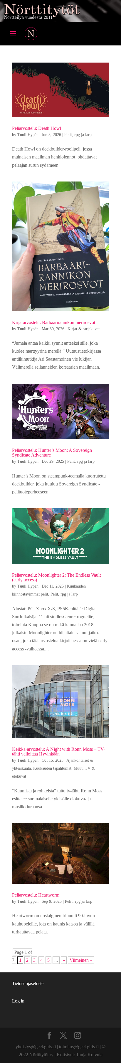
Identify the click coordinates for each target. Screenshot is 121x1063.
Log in (18, 1000)
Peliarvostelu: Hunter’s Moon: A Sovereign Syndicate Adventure (52, 452)
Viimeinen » (81, 960)
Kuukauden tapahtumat (52, 768)
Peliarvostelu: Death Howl (36, 128)
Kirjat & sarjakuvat (84, 329)
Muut (78, 768)
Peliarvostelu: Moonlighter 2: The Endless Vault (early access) (56, 577)
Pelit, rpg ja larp (78, 135)
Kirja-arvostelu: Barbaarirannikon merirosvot (53, 322)
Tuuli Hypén (27, 135)
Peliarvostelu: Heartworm (35, 894)
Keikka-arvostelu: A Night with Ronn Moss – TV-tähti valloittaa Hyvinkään (58, 751)
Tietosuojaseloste (27, 983)
